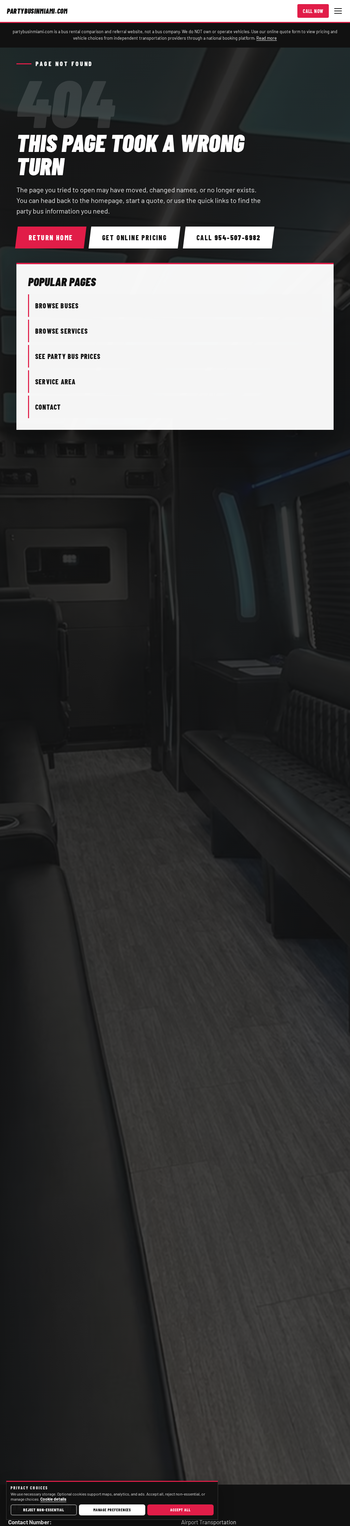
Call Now (313, 11)
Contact (48, 407)
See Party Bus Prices (67, 356)
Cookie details (53, 1499)
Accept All (180, 1509)
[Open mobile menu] (338, 11)
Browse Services (61, 331)
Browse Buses (57, 306)
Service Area (55, 381)
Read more (266, 38)
